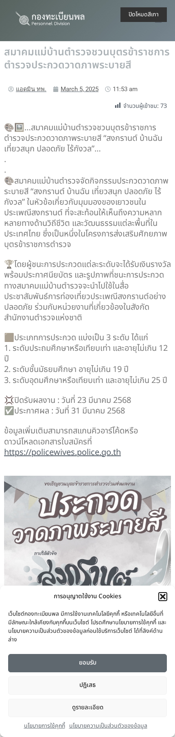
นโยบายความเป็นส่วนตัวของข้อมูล (108, 726)
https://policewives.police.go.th (62, 452)
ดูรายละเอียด (87, 707)
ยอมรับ (87, 662)
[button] (163, 597)
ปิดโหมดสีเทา (144, 14)
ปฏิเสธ (87, 685)
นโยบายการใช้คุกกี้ (44, 726)
